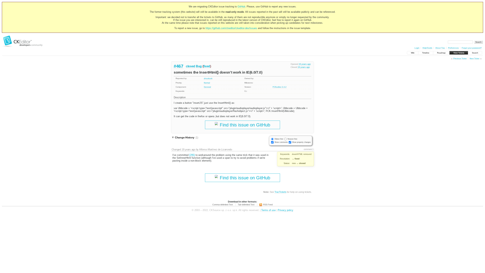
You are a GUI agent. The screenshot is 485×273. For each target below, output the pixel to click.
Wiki (412, 53)
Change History (186, 137)
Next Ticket (474, 58)
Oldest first (279, 139)
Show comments (281, 142)
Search (475, 53)
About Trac (440, 48)
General (207, 87)
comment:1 (309, 149)
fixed (206, 66)
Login (417, 48)
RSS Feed (268, 204)
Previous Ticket (460, 58)
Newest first (292, 139)
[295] (192, 155)
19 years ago (305, 64)
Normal (207, 83)
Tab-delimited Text (246, 204)
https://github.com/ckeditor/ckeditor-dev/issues (231, 28)
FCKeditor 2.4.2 (279, 87)
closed (190, 66)
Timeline (425, 53)
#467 (178, 66)
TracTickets (280, 192)
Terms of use (268, 210)
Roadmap (441, 53)
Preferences (453, 48)
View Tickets (458, 53)
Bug (199, 66)
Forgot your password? (472, 48)
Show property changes (301, 142)
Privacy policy (285, 210)
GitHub (241, 6)
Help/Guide (427, 48)
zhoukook (208, 78)
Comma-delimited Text (222, 204)
